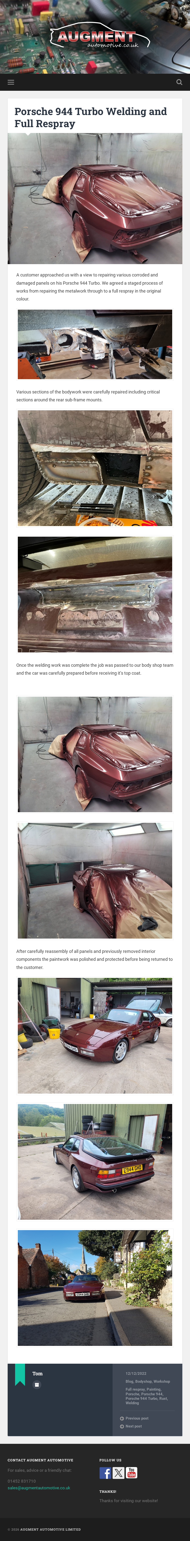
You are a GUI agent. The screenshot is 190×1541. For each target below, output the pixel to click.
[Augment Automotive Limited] (95, 36)
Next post (134, 1426)
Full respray (135, 1389)
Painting (154, 1389)
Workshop (162, 1381)
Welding (132, 1403)
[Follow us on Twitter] (118, 1473)
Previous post (137, 1418)
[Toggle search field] (179, 82)
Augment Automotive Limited (50, 1529)
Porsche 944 (152, 1394)
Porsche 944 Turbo (141, 1398)
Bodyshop (143, 1381)
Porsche (132, 1394)
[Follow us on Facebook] (105, 1473)
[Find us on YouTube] (132, 1473)
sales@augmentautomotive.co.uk (39, 1487)
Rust (163, 1398)
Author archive (36, 1384)
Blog (129, 1381)
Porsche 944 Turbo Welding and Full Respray (91, 117)
